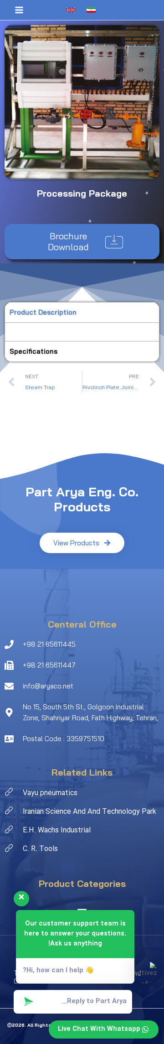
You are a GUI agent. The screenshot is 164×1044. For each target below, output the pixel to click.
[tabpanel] (82, 331)
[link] (71, 10)
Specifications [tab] (33, 351)
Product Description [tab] (43, 312)
